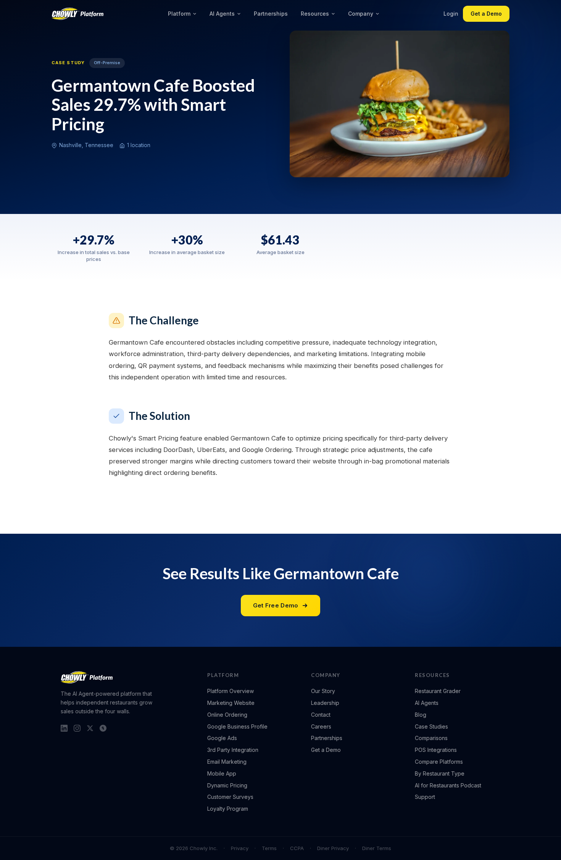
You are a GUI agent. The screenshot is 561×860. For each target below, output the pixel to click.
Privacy (239, 848)
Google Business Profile (237, 726)
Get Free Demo (275, 605)
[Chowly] (77, 14)
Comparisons (431, 738)
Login (450, 13)
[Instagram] (77, 728)
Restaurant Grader (438, 691)
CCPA (297, 848)
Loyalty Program (227, 808)
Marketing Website (231, 703)
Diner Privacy (333, 848)
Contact (320, 714)
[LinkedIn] (64, 728)
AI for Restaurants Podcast (448, 785)
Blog (420, 714)
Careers (321, 726)
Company (360, 13)
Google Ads (222, 738)
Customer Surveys (230, 797)
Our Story (323, 691)
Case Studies (431, 726)
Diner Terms (376, 848)
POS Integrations (436, 750)
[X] (90, 728)
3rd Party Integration (232, 750)
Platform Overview (230, 691)
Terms (269, 848)
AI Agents (222, 13)
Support (425, 797)
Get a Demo (486, 13)
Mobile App (221, 773)
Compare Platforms (439, 761)
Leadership (325, 703)
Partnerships (271, 13)
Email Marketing (227, 761)
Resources (315, 13)
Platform (179, 13)
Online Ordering (227, 714)
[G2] (103, 728)
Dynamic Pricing (227, 785)
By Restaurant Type (439, 773)
